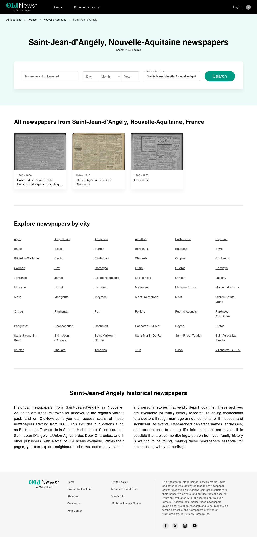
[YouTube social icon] (194, 526)
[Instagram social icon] (185, 525)
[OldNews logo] (21, 5)
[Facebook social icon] (165, 526)
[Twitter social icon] (175, 526)
